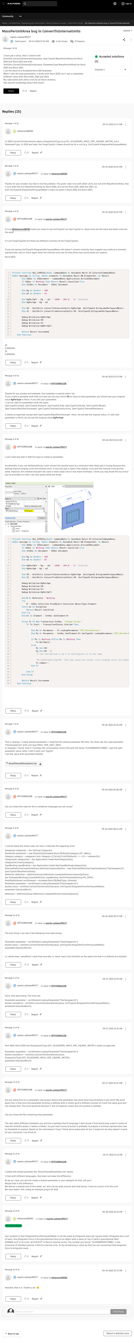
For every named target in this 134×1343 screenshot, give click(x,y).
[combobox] (39, 3)
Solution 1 (100, 69)
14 (14, 1153)
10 (14, 915)
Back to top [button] (13, 1333)
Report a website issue (118, 1333)
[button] (131, 39)
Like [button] (23, 90)
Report (33, 91)
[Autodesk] (14, 3)
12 (14, 1027)
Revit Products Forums (56, 23)
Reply (11, 91)
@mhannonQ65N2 (21, 229)
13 (14, 1082)
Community (7, 16)
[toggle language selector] (115, 3)
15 (14, 1211)
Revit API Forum (76, 23)
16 (14, 1269)
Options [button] (126, 30)
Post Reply (118, 1311)
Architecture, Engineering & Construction (26, 23)
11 (14, 978)
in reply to (54, 173)
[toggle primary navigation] (4, 3)
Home (4, 23)
